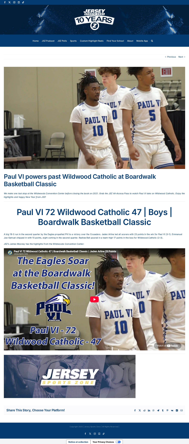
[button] (152, 41)
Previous (171, 56)
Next (180, 56)
